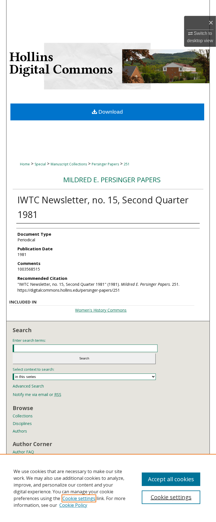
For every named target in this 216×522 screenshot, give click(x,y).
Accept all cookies (171, 479)
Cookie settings (78, 498)
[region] (108, 488)
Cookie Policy (73, 505)
